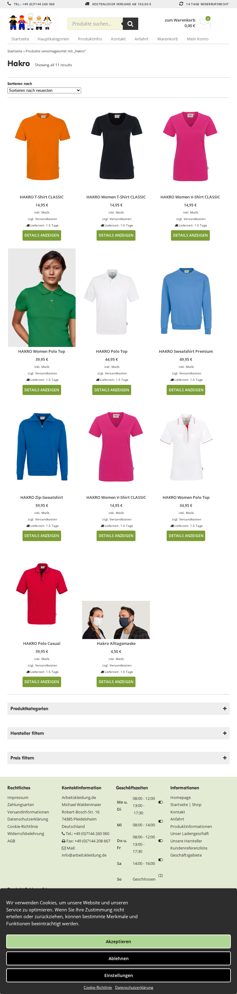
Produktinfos (90, 39)
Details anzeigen (41, 235)
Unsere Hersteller (186, 841)
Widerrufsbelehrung (25, 833)
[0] (204, 26)
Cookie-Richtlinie (98, 987)
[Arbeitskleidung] (35, 21)
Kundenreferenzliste (188, 848)
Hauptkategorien (53, 39)
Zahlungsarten (20, 804)
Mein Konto (198, 39)
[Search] (130, 24)
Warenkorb (167, 39)
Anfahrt (141, 39)
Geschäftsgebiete (186, 855)
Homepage (180, 797)
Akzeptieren (118, 941)
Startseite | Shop (186, 804)
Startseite (20, 39)
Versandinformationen (28, 812)
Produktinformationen (191, 826)
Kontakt (118, 39)
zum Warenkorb (180, 20)
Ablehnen (119, 958)
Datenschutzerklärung (134, 987)
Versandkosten (46, 219)
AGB (11, 841)
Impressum (17, 797)
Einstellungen (118, 975)
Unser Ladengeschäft (189, 833)
